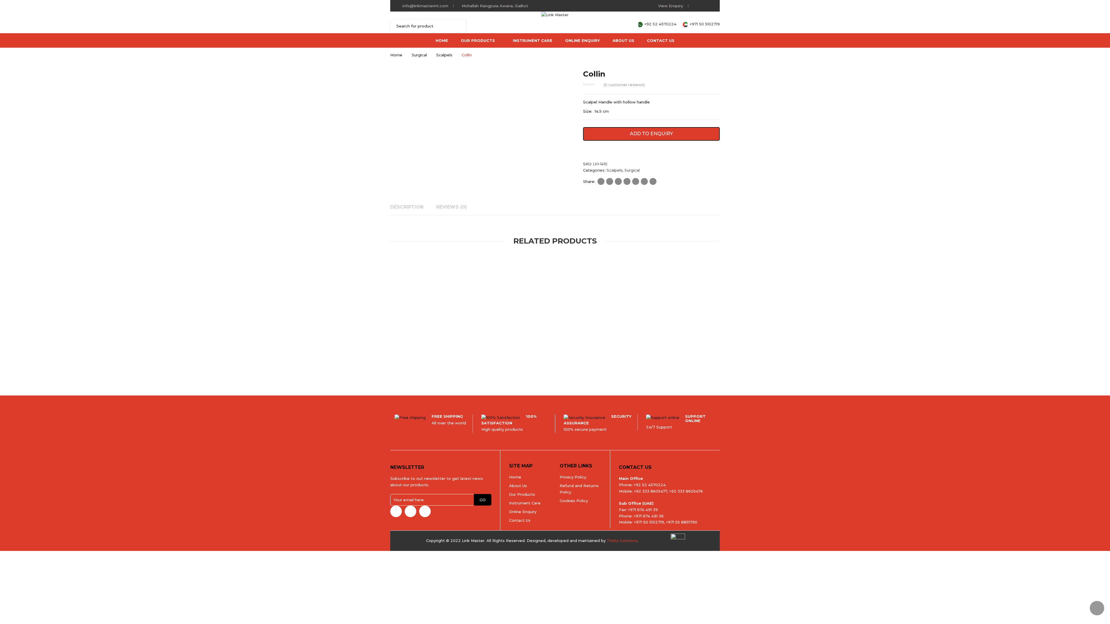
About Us (623, 40)
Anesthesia (399, 349)
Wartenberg (599, 356)
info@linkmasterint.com (425, 5)
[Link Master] (555, 14)
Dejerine (640, 356)
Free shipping (447, 416)
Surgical (419, 55)
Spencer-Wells (550, 356)
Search (458, 26)
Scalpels (444, 55)
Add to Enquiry (651, 133)
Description (406, 207)
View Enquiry (670, 5)
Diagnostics (492, 349)
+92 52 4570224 (661, 24)
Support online (695, 418)
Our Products (478, 40)
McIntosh (408, 356)
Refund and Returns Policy (579, 488)
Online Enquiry (582, 40)
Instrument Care (532, 40)
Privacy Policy (573, 477)
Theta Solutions (622, 540)
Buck (500, 356)
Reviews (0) (451, 207)
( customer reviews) (624, 84)
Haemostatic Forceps (541, 349)
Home (442, 40)
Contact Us (660, 40)
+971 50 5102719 (705, 24)
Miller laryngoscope (454, 356)
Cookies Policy (574, 500)
